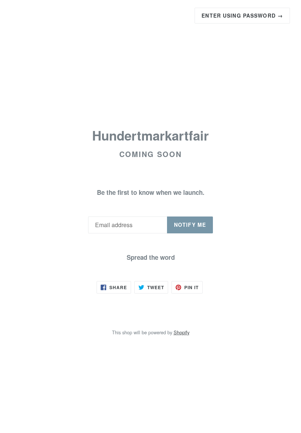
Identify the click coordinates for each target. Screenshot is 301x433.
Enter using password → (242, 15)
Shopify (181, 332)
